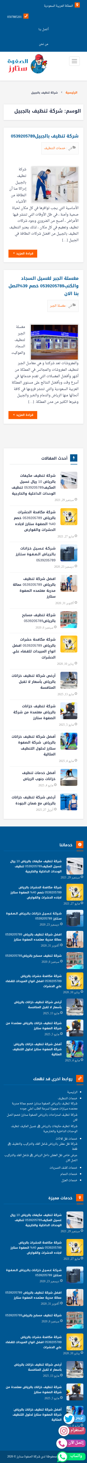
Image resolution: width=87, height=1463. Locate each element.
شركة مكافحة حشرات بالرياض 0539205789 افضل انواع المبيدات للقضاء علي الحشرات (34, 648)
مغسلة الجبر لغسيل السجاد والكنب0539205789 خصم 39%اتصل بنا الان (43, 286)
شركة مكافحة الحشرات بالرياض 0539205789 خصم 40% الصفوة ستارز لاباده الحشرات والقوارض (35, 521)
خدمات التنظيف (55, 148)
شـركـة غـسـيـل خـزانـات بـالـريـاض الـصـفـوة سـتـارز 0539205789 (36, 554)
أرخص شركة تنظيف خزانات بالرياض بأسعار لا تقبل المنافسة (34, 682)
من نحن (43, 44)
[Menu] (74, 61)
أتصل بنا (43, 29)
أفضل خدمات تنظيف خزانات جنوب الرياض (39, 776)
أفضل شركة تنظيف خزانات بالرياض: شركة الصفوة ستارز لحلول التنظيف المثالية (34, 745)
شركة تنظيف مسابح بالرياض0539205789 (39, 618)
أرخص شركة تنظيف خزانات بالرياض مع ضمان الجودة (34, 800)
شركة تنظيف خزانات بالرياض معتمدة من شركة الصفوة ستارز (34, 712)
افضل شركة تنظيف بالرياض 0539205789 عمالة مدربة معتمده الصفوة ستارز (34, 588)
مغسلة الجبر (58, 306)
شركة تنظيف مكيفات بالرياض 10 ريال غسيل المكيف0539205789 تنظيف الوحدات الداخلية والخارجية (34, 484)
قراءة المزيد (24, 253)
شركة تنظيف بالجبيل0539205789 (45, 136)
